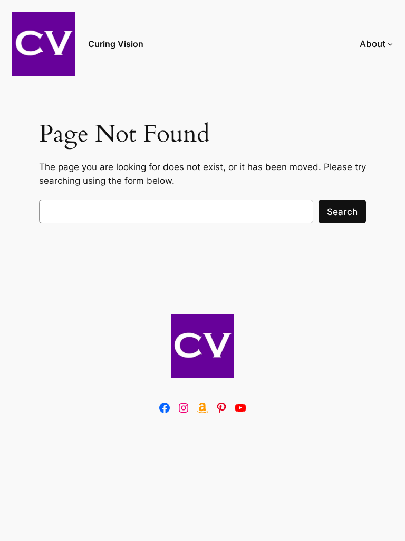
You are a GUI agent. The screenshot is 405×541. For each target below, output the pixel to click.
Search (342, 212)
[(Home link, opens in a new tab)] (202, 346)
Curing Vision (115, 44)
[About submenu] (390, 43)
